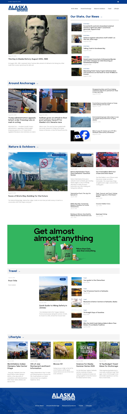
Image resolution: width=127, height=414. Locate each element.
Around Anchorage (86, 8)
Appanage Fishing (101, 214)
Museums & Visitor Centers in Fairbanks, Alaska (100, 302)
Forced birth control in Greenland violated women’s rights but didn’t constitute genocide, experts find (98, 27)
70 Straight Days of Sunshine (93, 312)
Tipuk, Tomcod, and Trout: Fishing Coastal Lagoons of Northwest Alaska (106, 195)
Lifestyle (116, 8)
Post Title (12, 281)
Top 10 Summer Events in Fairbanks (95, 291)
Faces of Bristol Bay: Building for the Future (28, 196)
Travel (109, 8)
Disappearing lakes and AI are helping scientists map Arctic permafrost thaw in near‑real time (105, 91)
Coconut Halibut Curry (103, 203)
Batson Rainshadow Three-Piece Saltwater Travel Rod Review (80, 173)
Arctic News (74, 8)
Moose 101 (58, 364)
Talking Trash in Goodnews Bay (94, 48)
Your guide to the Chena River (94, 280)
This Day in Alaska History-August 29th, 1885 (28, 59)
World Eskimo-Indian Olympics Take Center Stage (17, 366)
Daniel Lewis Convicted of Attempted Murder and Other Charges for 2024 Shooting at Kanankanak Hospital (99, 61)
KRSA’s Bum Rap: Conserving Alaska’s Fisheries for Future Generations (80, 205)
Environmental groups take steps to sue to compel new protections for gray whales (106, 119)
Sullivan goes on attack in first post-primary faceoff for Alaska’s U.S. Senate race (53, 120)
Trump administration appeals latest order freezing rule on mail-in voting (22, 120)
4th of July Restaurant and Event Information (40, 366)
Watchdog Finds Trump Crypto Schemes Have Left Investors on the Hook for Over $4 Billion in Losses (100, 72)
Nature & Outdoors (99, 8)
